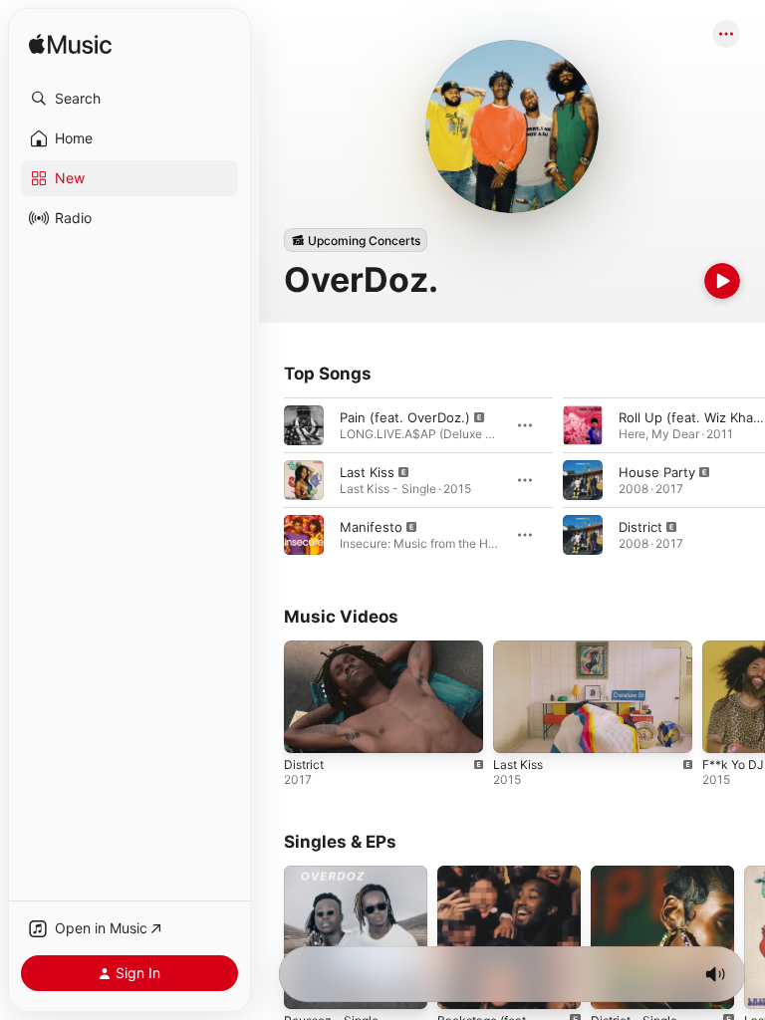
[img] (70, 45)
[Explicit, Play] (304, 425)
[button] (129, 99)
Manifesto (371, 527)
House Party (657, 472)
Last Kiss (367, 472)
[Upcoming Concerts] (355, 240)
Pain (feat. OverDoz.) (405, 417)
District (640, 527)
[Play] (722, 281)
